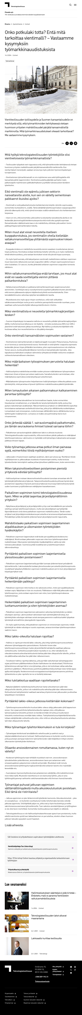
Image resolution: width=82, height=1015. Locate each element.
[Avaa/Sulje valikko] (75, 5)
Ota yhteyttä (57, 967)
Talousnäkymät (29, 997)
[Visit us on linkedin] (71, 967)
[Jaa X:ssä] (71, 143)
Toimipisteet (57, 974)
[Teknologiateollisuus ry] (15, 4)
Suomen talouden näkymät (33, 1000)
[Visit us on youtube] (71, 973)
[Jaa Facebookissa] (67, 143)
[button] (70, 5)
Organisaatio (9, 993)
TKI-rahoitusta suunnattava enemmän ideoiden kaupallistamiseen (25, 15)
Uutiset (27, 24)
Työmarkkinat (10, 61)
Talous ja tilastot (29, 993)
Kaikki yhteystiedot (57, 970)
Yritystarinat (9, 1003)
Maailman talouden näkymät (33, 1003)
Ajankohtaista (17, 24)
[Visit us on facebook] (75, 970)
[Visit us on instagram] (75, 967)
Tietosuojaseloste (42, 981)
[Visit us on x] (71, 970)
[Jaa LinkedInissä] (75, 143)
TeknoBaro (8, 1000)
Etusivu (7, 24)
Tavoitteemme (9, 997)
